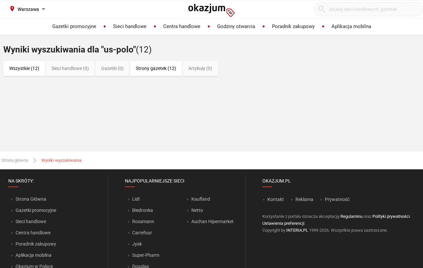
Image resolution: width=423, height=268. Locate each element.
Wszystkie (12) (24, 68)
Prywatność (337, 199)
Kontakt (275, 199)
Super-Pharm (145, 255)
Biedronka (142, 210)
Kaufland (200, 199)
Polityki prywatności (391, 216)
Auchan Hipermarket (212, 221)
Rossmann (143, 221)
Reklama (304, 199)
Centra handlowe (33, 232)
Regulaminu (351, 216)
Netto (197, 210)
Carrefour (142, 232)
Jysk (137, 244)
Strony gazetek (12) (156, 68)
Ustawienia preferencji (283, 223)
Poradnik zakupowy (36, 244)
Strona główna (14, 160)
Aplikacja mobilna (34, 255)
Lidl (135, 199)
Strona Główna (31, 199)
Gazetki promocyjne (36, 210)
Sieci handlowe (31, 221)
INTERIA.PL (297, 230)
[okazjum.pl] (211, 10)
